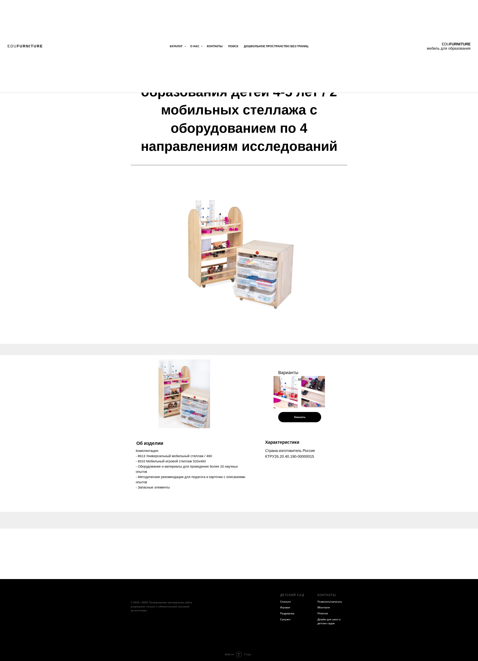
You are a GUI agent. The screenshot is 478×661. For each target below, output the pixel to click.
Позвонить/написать (329, 601)
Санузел (285, 619)
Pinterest (322, 613)
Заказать (300, 417)
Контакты (215, 46)
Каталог (177, 46)
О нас (195, 46)
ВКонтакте (323, 607)
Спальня (285, 601)
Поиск (233, 46)
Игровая (285, 607)
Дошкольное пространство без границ (276, 46)
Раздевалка (287, 613)
